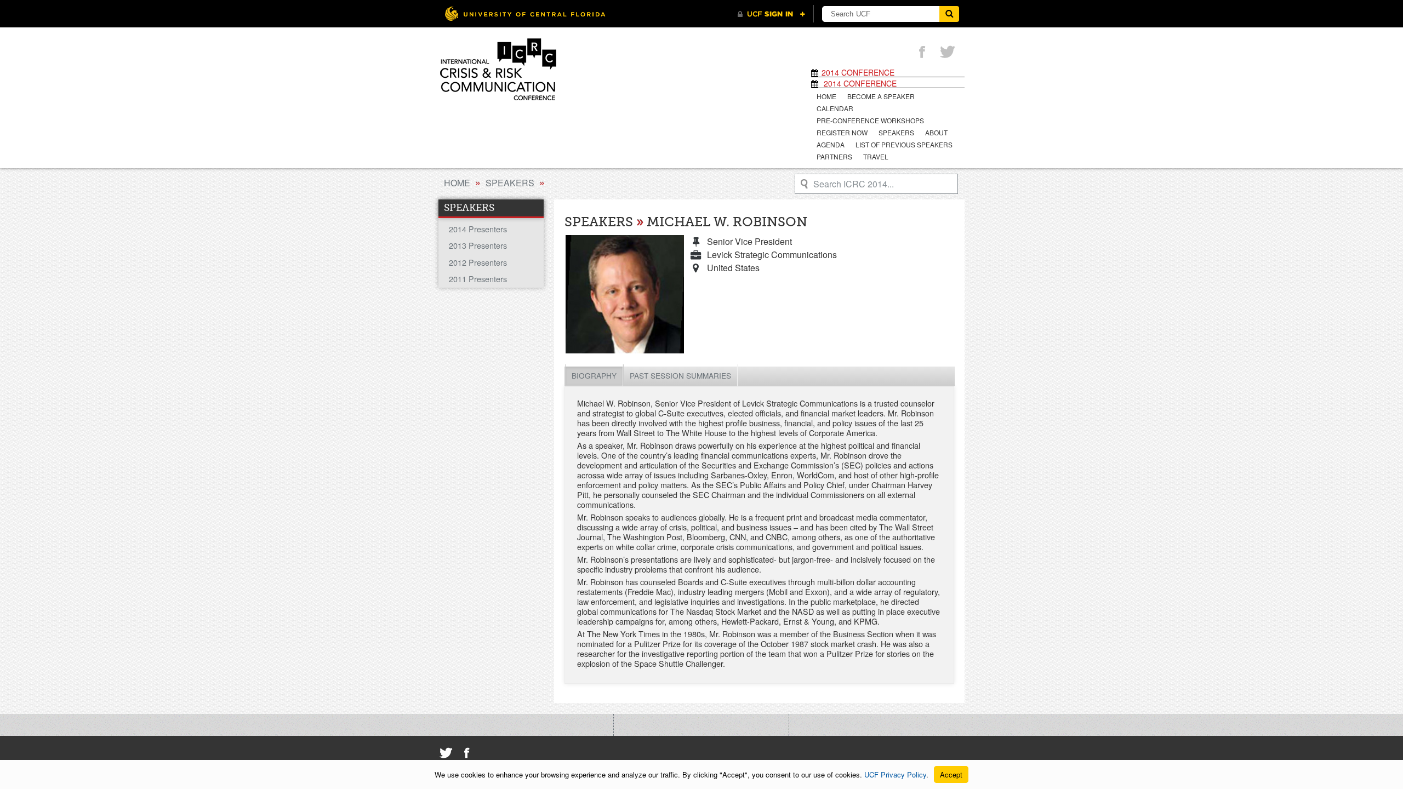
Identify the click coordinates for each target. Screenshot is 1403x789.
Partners (834, 156)
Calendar (835, 108)
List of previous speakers (904, 144)
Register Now (842, 132)
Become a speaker (881, 96)
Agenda (831, 144)
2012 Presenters (478, 262)
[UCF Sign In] (771, 14)
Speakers (896, 132)
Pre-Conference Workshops (870, 120)
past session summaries (680, 375)
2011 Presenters (478, 278)
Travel (875, 156)
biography (594, 375)
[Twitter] (947, 52)
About (936, 132)
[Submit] (949, 14)
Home (826, 96)
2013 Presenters (478, 245)
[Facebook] (922, 52)
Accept (951, 774)
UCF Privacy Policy (895, 774)
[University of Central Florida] (525, 13)
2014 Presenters (478, 229)
